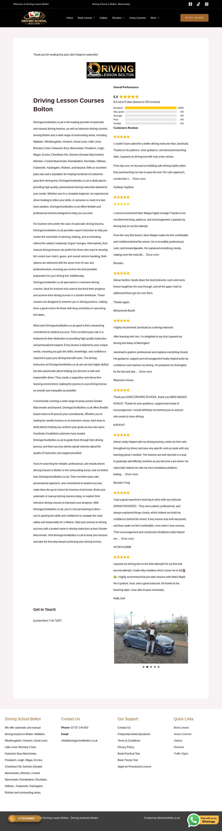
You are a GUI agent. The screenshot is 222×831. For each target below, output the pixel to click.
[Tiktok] (198, 4)
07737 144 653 (194, 17)
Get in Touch (44, 610)
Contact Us (124, 727)
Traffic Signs (181, 753)
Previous (109, 636)
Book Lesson (85, 17)
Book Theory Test (128, 760)
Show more (139, 178)
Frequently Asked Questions (134, 734)
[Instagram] (207, 4)
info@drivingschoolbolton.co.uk (79, 740)
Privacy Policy (126, 747)
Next (193, 636)
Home (69, 17)
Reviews (117, 17)
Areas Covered (138, 17)
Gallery (103, 17)
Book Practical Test (129, 753)
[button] (93, 18)
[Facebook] (190, 4)
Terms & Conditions (129, 740)
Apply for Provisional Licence (134, 766)
